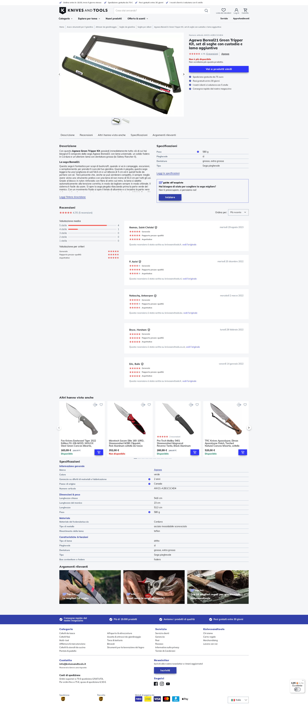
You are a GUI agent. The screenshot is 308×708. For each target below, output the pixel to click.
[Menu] (303, 681)
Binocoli (111, 644)
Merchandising (210, 640)
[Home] (83, 9)
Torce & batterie (115, 640)
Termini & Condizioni (165, 651)
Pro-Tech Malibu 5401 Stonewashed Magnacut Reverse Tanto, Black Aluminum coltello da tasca (174, 443)
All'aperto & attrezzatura (119, 633)
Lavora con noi (210, 644)
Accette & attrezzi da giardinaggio (124, 636)
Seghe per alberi (145, 27)
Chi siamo (208, 633)
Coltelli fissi (64, 636)
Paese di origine (67, 484)
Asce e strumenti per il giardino (80, 27)
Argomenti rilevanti (164, 135)
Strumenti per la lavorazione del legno (125, 647)
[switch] (297, 689)
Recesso (159, 644)
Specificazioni (139, 135)
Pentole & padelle (67, 651)
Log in (236, 13)
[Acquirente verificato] (156, 227)
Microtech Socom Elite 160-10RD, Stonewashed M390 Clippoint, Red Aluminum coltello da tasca (126, 443)
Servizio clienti (162, 633)
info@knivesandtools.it (72, 663)
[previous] (64, 428)
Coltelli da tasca (67, 633)
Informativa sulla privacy (167, 647)
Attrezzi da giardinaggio (106, 27)
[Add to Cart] (98, 452)
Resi (157, 640)
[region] (121, 79)
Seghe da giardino (127, 27)
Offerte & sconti (136, 18)
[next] (243, 428)
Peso (159, 151)
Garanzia (160, 636)
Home (61, 27)
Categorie (64, 18)
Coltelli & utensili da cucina (72, 647)
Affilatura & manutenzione (72, 644)
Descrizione (68, 135)
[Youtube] (168, 684)
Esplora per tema (87, 18)
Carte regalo (209, 636)
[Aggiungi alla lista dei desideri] (101, 404)
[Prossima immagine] (184, 74)
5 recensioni (212, 54)
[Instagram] (162, 684)
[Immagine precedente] (59, 74)
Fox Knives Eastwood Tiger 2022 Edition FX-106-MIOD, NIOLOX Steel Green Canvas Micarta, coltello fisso (78, 443)
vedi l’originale (189, 244)
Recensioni (86, 135)
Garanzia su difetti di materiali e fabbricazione (83, 479)
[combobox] (238, 212)
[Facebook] (156, 684)
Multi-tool (64, 640)
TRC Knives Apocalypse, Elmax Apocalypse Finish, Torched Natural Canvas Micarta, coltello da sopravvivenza (222, 443)
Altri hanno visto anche (112, 135)
